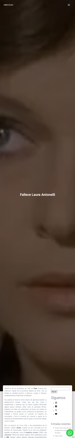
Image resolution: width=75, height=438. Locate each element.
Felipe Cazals (58, 436)
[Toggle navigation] (69, 5)
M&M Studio (8, 5)
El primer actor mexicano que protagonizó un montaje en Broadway (63, 430)
